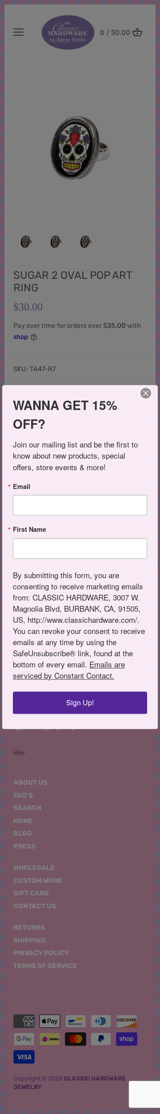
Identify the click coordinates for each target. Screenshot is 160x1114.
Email (21, 486)
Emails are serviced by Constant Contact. (69, 669)
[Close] (145, 393)
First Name (29, 529)
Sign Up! (80, 702)
